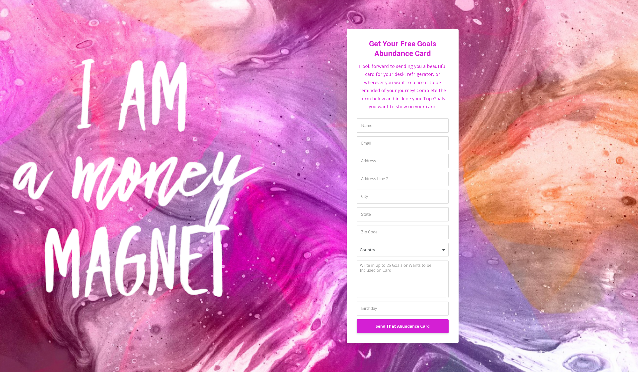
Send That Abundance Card (403, 326)
